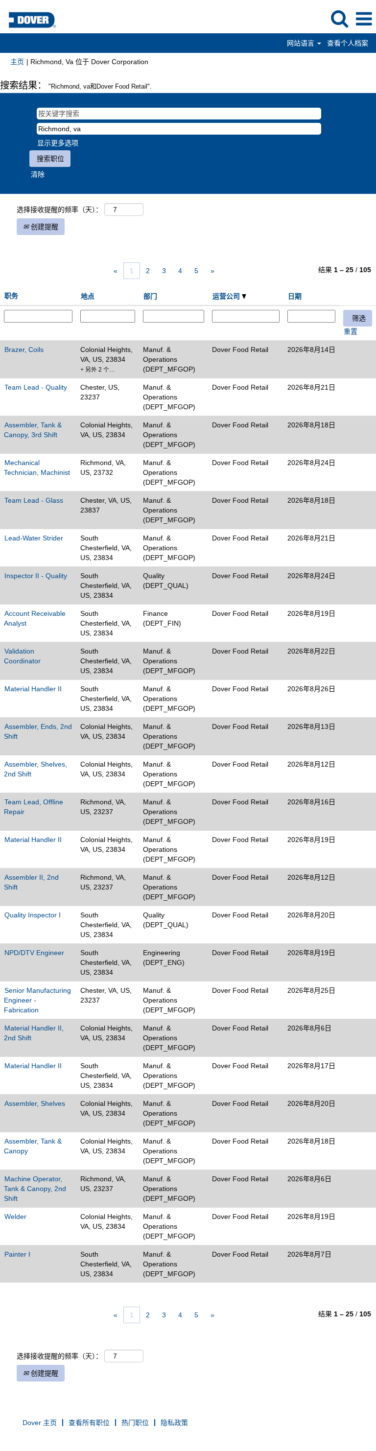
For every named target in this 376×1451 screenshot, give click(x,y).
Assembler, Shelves (34, 1103)
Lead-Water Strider (33, 538)
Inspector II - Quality (35, 576)
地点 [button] (87, 296)
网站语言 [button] (301, 43)
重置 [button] (350, 331)
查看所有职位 (89, 1423)
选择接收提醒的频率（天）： (59, 209)
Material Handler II (33, 689)
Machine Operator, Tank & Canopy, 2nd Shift (35, 1188)
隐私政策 (174, 1423)
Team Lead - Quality (35, 387)
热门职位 (135, 1423)
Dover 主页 (40, 1423)
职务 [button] (11, 296)
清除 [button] (38, 174)
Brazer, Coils (24, 349)
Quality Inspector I (32, 915)
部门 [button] (150, 296)
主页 (17, 62)
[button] (364, 19)
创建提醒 (43, 227)
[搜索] (339, 18)
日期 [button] (295, 296)
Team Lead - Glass (33, 500)
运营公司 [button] (227, 296)
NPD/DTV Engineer (34, 953)
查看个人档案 (347, 43)
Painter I (17, 1254)
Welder (15, 1216)
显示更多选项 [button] (57, 143)
